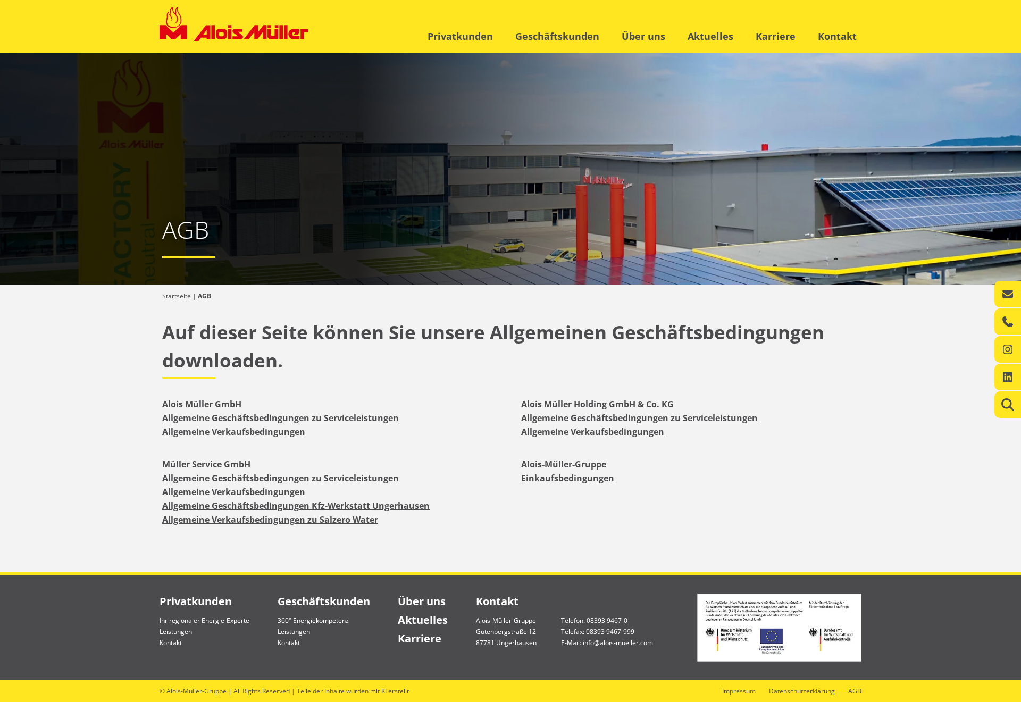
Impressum (739, 691)
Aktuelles (710, 36)
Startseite (176, 295)
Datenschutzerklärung (802, 691)
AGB (854, 691)
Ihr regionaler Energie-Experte (204, 620)
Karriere (776, 36)
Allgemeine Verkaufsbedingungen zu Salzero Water (270, 519)
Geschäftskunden (557, 36)
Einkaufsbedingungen (567, 478)
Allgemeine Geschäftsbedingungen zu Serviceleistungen (280, 418)
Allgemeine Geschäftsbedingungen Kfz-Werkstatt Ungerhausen (296, 506)
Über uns (643, 36)
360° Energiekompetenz (313, 620)
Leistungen (176, 631)
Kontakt (837, 36)
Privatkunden (460, 36)
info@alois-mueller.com (618, 642)
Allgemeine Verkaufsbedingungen (233, 432)
